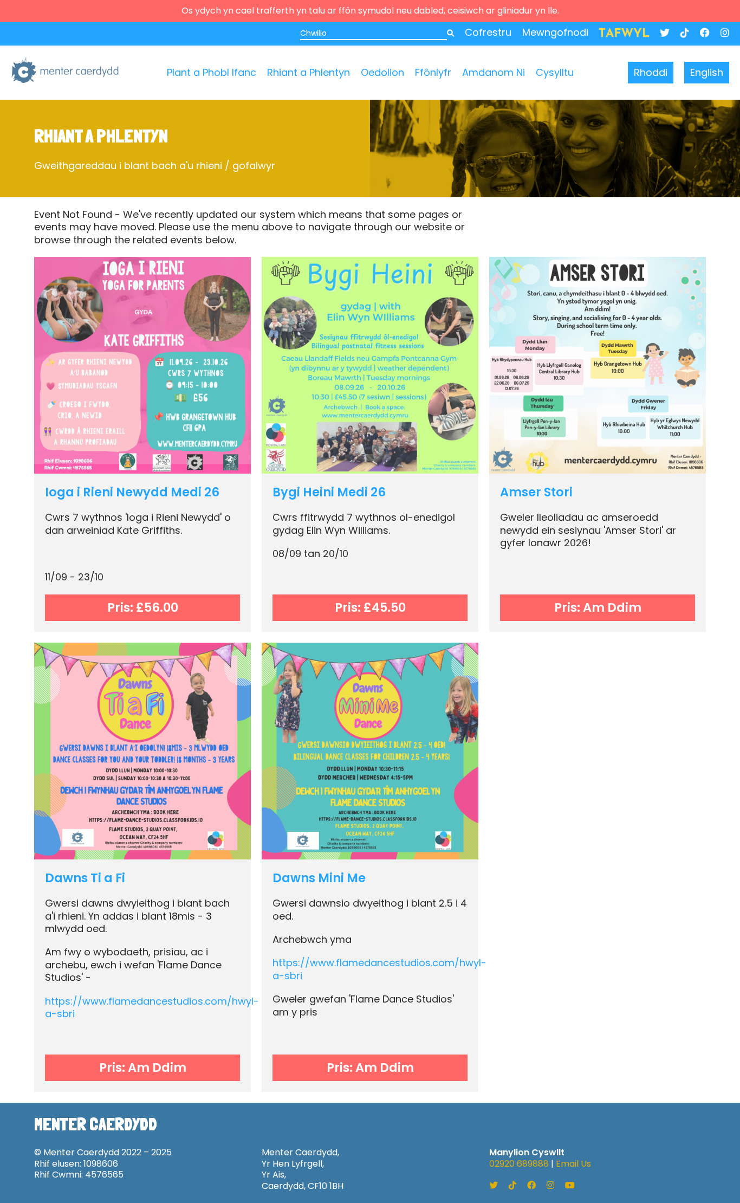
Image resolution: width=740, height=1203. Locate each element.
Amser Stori (536, 492)
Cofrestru (488, 32)
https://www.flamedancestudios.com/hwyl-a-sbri (152, 1007)
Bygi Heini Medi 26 (329, 492)
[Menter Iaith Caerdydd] (65, 72)
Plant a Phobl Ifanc (211, 72)
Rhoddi (650, 72)
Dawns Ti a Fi (85, 878)
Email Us (573, 1163)
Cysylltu (555, 72)
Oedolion (382, 72)
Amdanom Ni (493, 72)
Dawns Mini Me (319, 878)
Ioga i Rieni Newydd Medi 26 (132, 492)
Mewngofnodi (555, 32)
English (706, 72)
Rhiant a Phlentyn (308, 72)
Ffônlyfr (433, 72)
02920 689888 (519, 1163)
